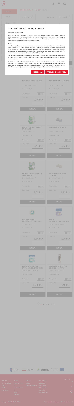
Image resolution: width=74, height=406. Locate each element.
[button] (37, 72)
